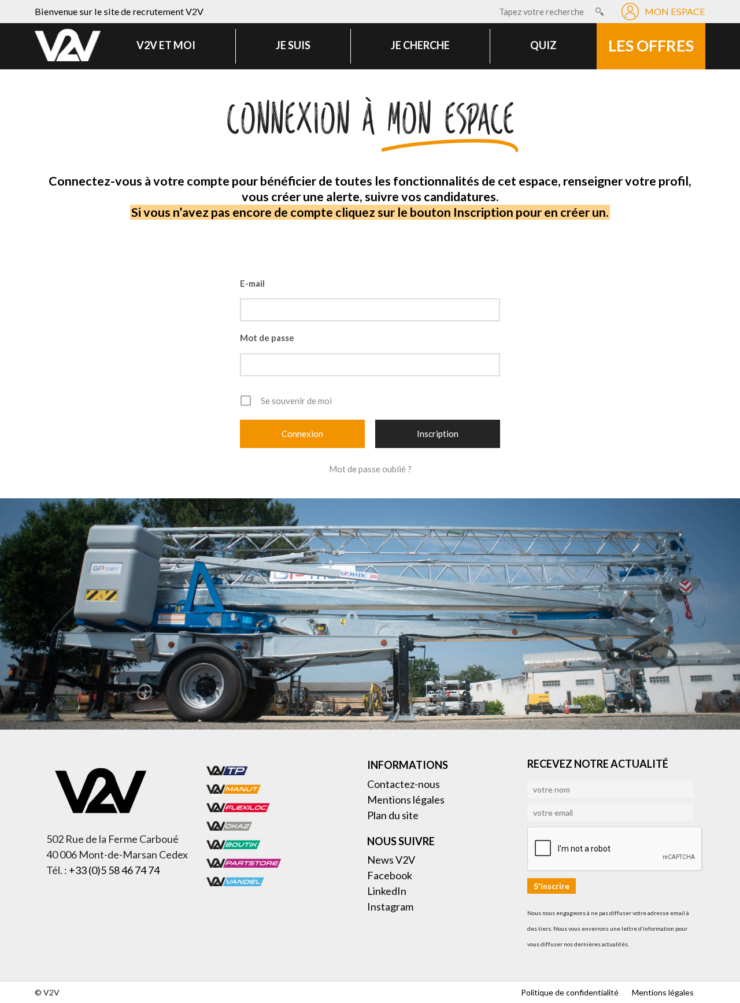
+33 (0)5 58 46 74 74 (114, 870)
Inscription (437, 433)
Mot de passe (267, 337)
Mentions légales (406, 799)
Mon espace (675, 11)
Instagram (390, 906)
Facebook (389, 875)
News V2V (391, 859)
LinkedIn (386, 890)
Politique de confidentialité (570, 992)
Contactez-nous (403, 784)
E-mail (252, 283)
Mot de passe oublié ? (370, 469)
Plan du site (393, 815)
